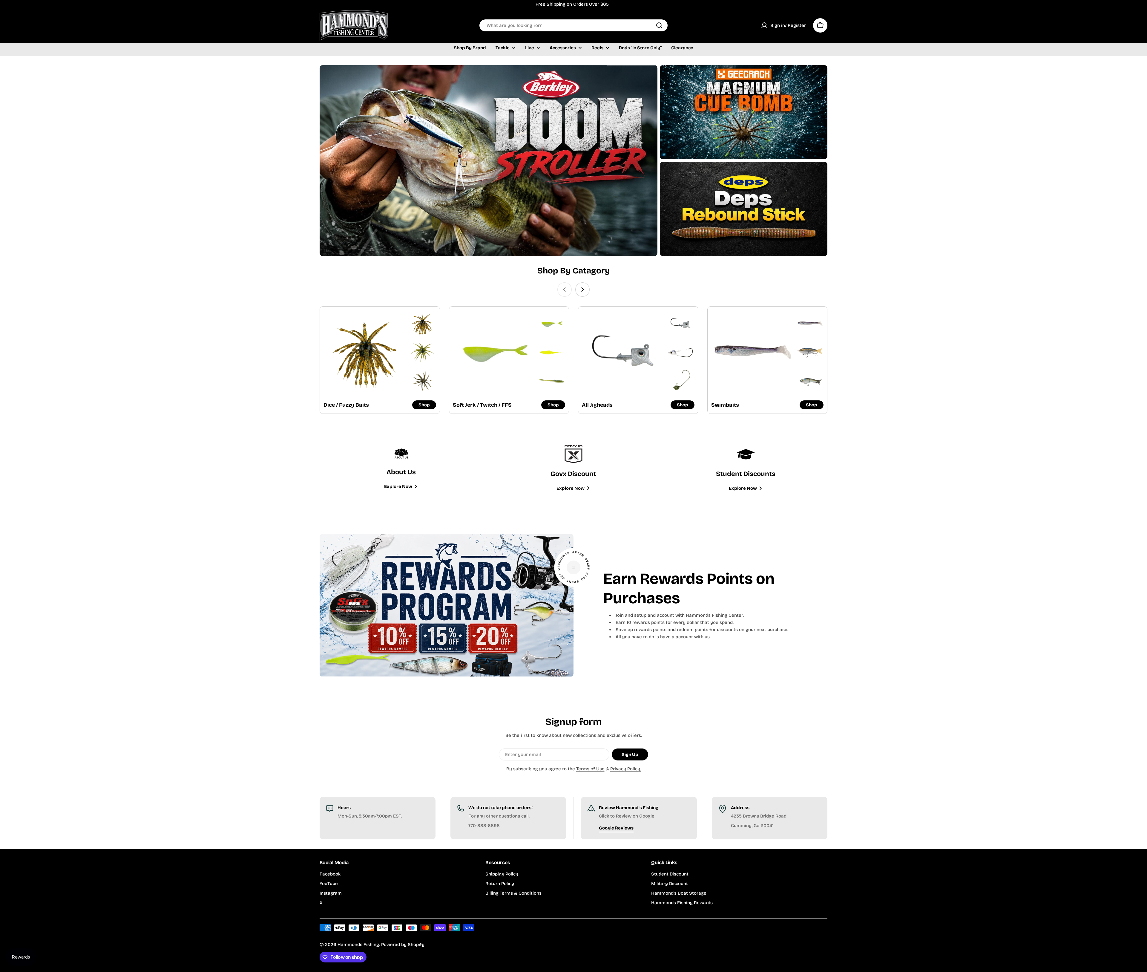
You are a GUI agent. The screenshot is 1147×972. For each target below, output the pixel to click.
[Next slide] (582, 289)
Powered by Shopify (402, 944)
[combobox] (573, 25)
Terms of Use (590, 769)
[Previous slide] (564, 289)
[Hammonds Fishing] (488, 160)
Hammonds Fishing (358, 944)
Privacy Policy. (625, 769)
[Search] (659, 25)
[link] (422, 323)
